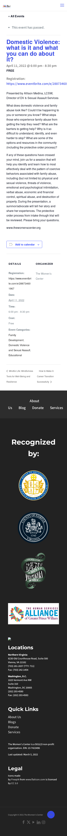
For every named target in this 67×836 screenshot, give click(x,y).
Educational (15, 355)
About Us (14, 717)
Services (56, 407)
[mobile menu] (62, 5)
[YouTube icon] (34, 822)
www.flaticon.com (35, 779)
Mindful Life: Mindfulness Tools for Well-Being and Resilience (19, 376)
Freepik (15, 779)
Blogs (12, 722)
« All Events (16, 16)
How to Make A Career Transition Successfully (45, 376)
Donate (38, 407)
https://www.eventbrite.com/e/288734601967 (20, 283)
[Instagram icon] (44, 822)
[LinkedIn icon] (39, 822)
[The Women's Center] (7, 5)
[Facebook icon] (24, 822)
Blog (22, 407)
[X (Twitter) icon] (29, 822)
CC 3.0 (14, 783)
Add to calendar (25, 244)
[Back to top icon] (51, 814)
